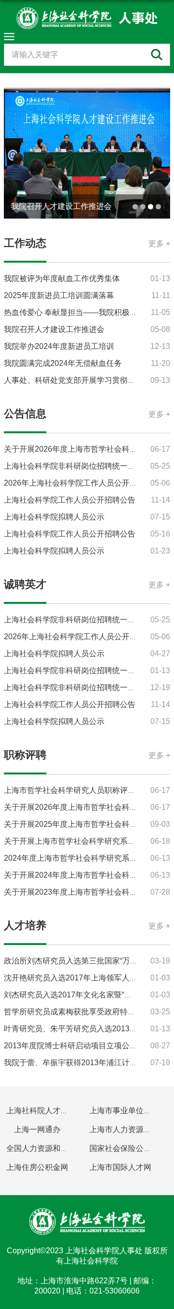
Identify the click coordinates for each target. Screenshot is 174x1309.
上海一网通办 (37, 1129)
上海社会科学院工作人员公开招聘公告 (69, 500)
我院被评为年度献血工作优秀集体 (62, 278)
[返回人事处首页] (87, 18)
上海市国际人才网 (120, 1167)
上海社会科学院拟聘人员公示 (54, 517)
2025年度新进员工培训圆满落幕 (59, 295)
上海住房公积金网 (37, 1167)
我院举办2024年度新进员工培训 (59, 346)
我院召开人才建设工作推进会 (61, 206)
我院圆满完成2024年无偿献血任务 (63, 363)
